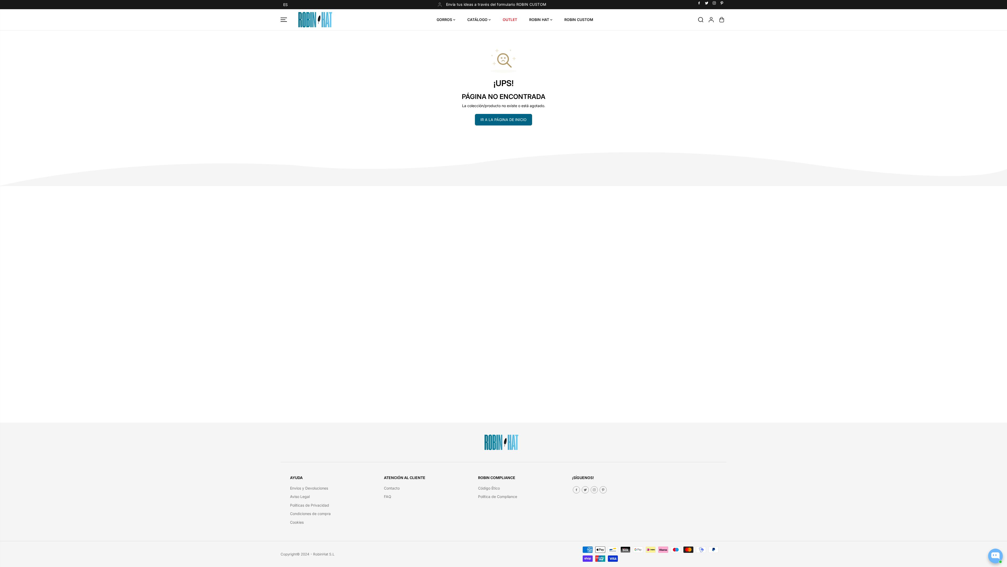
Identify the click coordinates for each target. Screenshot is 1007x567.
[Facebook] (699, 3)
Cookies (297, 522)
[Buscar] (700, 19)
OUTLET (510, 19)
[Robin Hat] (315, 19)
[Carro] (721, 19)
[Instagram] (714, 3)
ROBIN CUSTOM (578, 19)
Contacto (392, 488)
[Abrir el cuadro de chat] (995, 556)
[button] (285, 4)
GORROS (445, 19)
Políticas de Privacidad (309, 505)
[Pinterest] (722, 3)
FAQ (387, 496)
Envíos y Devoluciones (309, 488)
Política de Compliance (497, 496)
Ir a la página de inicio (503, 119)
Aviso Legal (300, 496)
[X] (707, 3)
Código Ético (489, 488)
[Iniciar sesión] (711, 19)
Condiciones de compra (310, 513)
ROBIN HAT (539, 19)
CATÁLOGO (478, 19)
